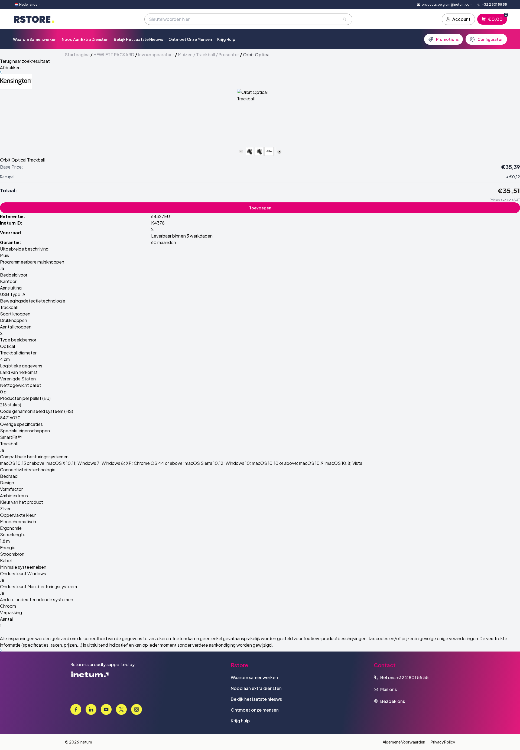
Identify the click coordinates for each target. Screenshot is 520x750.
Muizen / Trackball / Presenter (208, 54)
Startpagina (77, 54)
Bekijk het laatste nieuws (138, 39)
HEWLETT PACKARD (113, 54)
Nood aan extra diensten (85, 39)
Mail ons (388, 689)
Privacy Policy (443, 741)
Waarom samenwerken (34, 39)
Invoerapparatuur (156, 54)
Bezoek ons (392, 701)
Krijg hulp (226, 39)
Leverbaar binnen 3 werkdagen (182, 236)
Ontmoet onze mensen (190, 39)
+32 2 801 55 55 (412, 677)
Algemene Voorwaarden (404, 741)
